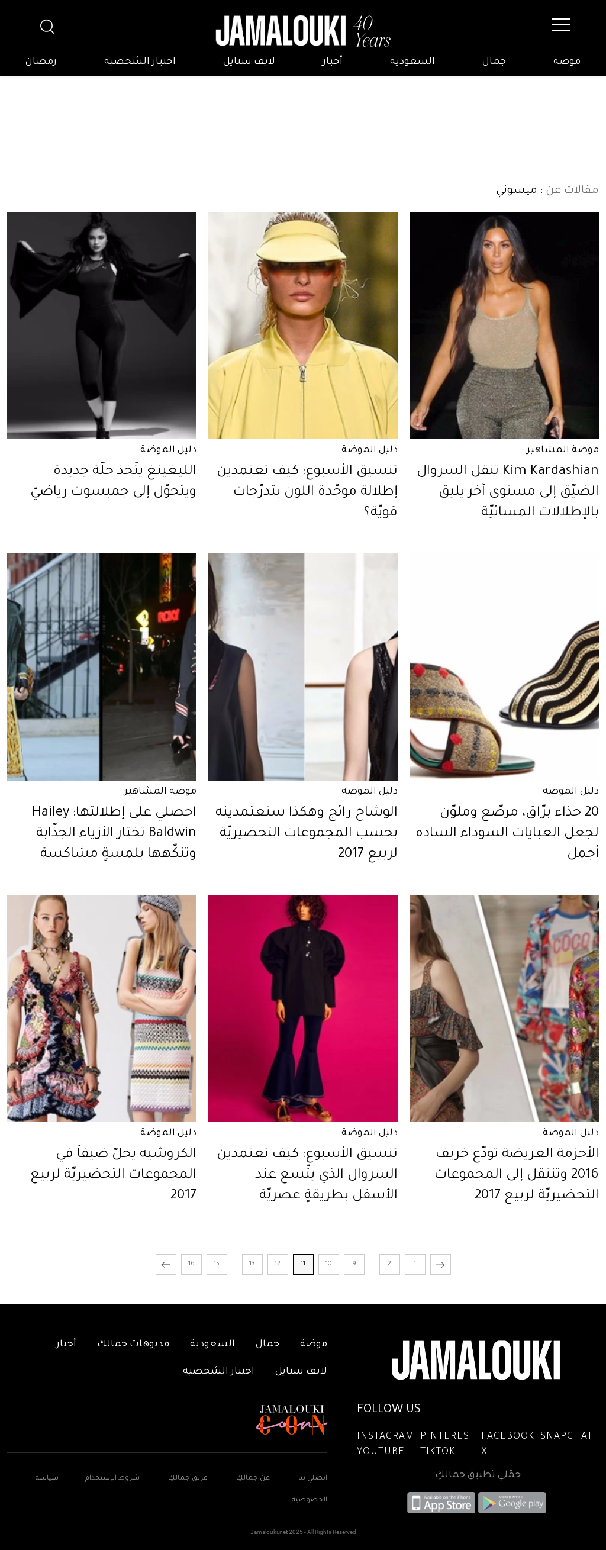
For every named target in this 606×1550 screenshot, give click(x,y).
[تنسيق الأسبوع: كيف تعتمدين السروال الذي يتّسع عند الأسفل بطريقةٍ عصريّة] (303, 1008)
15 (217, 1264)
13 (252, 1264)
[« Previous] (440, 1264)
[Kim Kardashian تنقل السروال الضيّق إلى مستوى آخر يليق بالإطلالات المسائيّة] (504, 325)
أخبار (333, 62)
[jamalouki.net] (303, 31)
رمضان (41, 62)
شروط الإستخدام (111, 1479)
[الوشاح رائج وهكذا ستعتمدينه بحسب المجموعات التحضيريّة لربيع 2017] (303, 667)
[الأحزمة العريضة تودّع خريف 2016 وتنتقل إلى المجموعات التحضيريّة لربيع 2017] (504, 1008)
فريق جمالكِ (188, 1479)
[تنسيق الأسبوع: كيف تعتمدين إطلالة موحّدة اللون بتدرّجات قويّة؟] (303, 325)
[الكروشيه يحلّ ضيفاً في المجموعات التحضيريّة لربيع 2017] (101, 1008)
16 (191, 1264)
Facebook (507, 1437)
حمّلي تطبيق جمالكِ (478, 1475)
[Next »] (166, 1264)
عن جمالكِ (253, 1479)
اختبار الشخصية (140, 62)
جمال (494, 62)
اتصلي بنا (312, 1479)
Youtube (381, 1452)
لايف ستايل (249, 62)
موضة (567, 62)
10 (328, 1264)
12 (278, 1264)
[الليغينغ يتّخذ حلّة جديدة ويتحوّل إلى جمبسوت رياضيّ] (101, 325)
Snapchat (566, 1437)
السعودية (412, 62)
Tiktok (437, 1452)
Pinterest (447, 1437)
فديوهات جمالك (133, 1344)
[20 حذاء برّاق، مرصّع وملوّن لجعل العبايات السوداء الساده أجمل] (504, 667)
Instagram (385, 1437)
